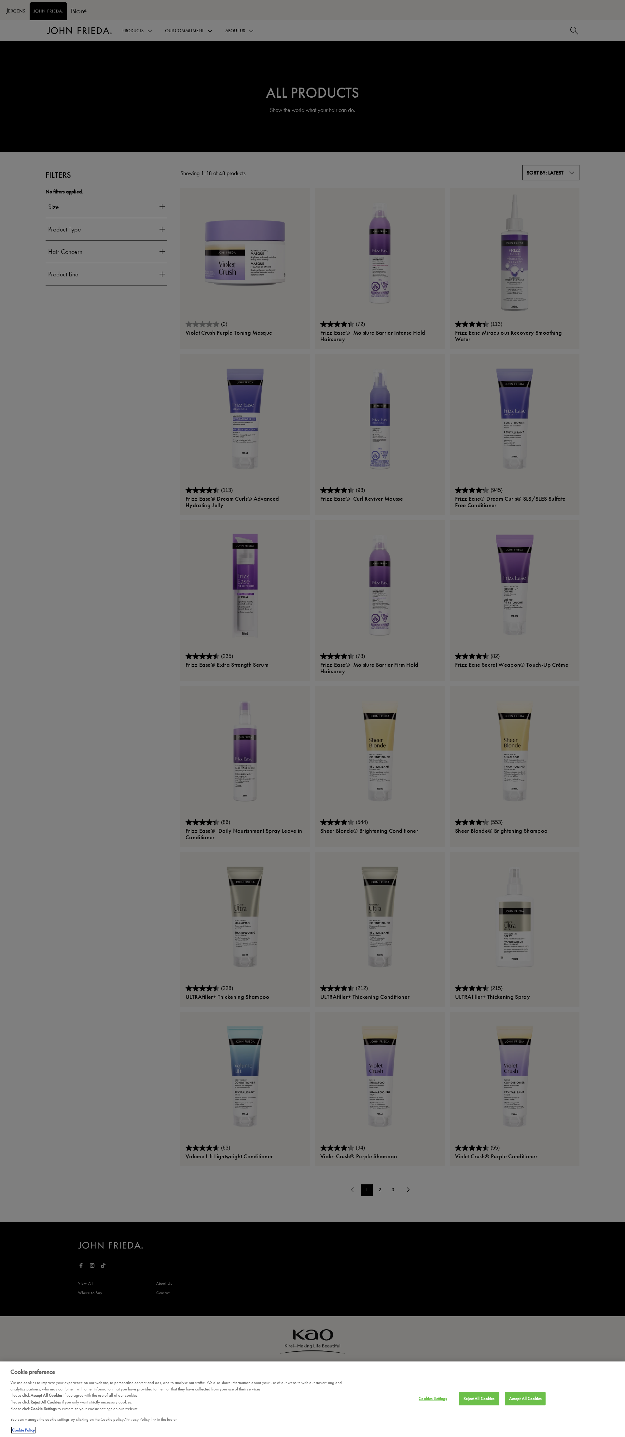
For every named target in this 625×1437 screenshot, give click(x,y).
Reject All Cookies (479, 1398)
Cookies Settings (433, 1398)
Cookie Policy (23, 1430)
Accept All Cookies (525, 1398)
